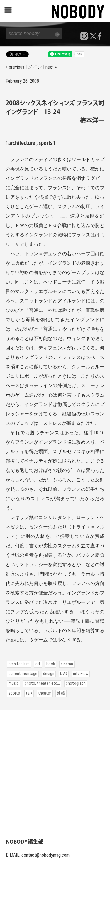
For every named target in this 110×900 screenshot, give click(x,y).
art (37, 664)
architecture (22, 143)
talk (29, 693)
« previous (15, 67)
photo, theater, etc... (42, 683)
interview (80, 673)
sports (46, 143)
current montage (23, 673)
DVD (63, 673)
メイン (35, 67)
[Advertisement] (55, 765)
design (48, 673)
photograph (76, 683)
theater (44, 693)
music (14, 683)
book (50, 664)
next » (51, 67)
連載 (61, 693)
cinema (67, 664)
